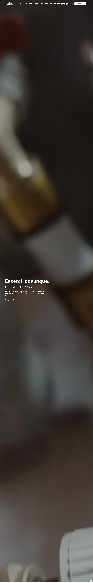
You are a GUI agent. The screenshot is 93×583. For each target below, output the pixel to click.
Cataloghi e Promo (44, 3)
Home (20, 3)
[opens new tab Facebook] (62, 4)
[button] (80, 3)
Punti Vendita (57, 3)
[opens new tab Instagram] (64, 4)
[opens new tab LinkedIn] (67, 4)
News (51, 3)
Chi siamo (25, 3)
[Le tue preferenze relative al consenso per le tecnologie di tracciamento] (91, 581)
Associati (31, 3)
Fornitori (37, 3)
